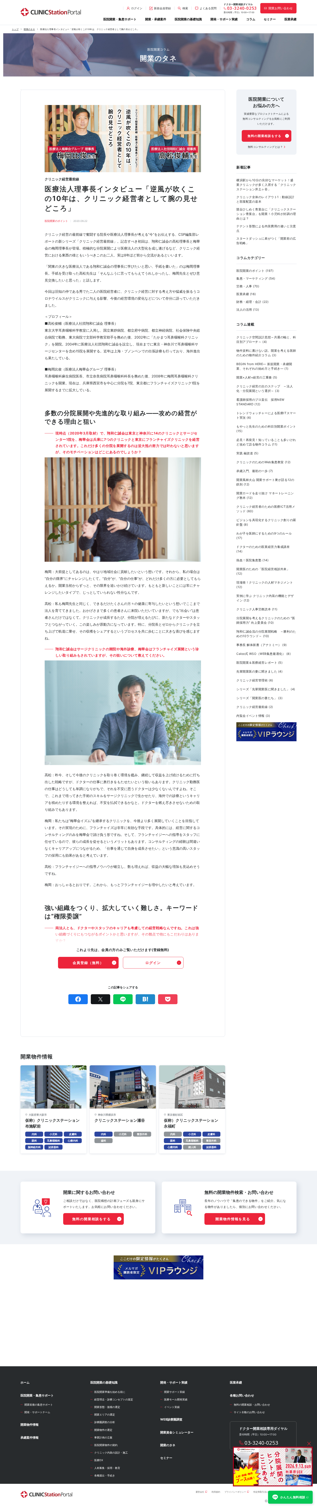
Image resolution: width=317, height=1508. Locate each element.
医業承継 (290, 19)
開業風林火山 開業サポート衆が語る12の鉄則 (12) (265, 482)
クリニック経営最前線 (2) (254, 707)
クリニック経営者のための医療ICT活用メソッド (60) (265, 509)
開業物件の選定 (103, 1430)
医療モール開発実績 (175, 1399)
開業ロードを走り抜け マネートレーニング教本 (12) (265, 495)
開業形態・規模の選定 (107, 1407)
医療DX (98, 1460)
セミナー (270, 19)
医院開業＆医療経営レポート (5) (259, 662)
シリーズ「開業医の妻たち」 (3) (259, 698)
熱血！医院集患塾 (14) (252, 560)
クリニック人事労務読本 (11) (257, 609)
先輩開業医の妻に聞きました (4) (259, 671)
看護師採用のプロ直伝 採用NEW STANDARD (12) (260, 402)
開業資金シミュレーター (176, 1432)
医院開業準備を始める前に (109, 1391)
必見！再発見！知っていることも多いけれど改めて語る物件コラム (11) (266, 442)
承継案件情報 (29, 1437)
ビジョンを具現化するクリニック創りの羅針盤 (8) (266, 522)
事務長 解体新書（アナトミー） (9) (261, 645)
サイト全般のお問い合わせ (249, 1412)
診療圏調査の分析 (104, 1422)
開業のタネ (29, 29)
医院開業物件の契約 (106, 1445)
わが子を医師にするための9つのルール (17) (264, 535)
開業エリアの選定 (104, 1414)
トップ (15, 29)
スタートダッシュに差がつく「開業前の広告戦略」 (266, 241)
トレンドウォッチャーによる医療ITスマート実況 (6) (266, 415)
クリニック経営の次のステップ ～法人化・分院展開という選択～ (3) (264, 388)
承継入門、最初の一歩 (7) (254, 471)
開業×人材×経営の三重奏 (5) (256, 377)
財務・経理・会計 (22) (252, 302)
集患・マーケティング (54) (255, 278)
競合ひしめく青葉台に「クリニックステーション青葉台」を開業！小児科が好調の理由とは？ (266, 213)
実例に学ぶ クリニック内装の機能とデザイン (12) (265, 598)
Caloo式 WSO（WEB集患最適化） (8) (263, 653)
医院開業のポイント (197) (254, 270)
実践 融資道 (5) (247, 453)
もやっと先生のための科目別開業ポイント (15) (266, 429)
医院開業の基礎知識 (188, 19)
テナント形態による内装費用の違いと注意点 (266, 228)
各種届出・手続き (104, 1475)
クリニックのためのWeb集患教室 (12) (263, 462)
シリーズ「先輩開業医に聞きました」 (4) (265, 689)
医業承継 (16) (246, 294)
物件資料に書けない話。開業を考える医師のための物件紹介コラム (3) (266, 353)
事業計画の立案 (103, 1437)
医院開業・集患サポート (120, 19)
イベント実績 (172, 1407)
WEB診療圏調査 (171, 1419)
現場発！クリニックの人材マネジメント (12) (264, 585)
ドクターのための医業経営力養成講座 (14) (263, 549)
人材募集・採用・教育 (107, 1468)
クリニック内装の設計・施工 (111, 1452)
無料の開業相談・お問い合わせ (252, 1404)
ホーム (25, 1382)
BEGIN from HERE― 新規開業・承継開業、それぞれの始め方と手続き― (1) (264, 366)
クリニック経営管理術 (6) (254, 680)
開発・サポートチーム (37, 1412)
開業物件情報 (29, 1424)
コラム (250, 19)
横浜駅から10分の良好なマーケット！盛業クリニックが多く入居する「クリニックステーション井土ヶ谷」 (266, 184)
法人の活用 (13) (247, 309)
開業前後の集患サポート (38, 1404)
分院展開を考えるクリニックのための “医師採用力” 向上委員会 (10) (265, 620)
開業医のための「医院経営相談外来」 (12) (263, 571)
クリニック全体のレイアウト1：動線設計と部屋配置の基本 (265, 199)
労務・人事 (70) (247, 286)
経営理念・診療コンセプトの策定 (113, 1399)
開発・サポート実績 (224, 19)
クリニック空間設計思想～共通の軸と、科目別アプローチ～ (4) (266, 339)
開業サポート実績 (174, 1391)
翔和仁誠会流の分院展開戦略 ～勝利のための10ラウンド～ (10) (266, 634)
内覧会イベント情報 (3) (253, 715)
